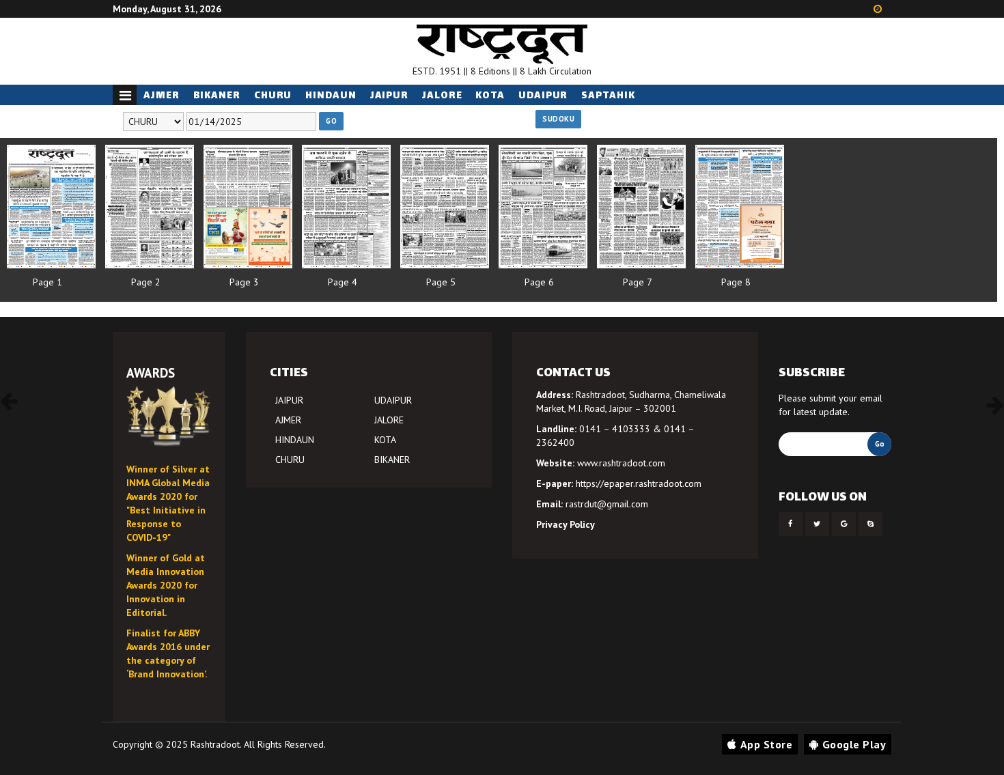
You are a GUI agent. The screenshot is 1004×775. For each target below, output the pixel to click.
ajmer (161, 95)
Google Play (854, 744)
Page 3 (244, 282)
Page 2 (146, 282)
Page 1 (47, 282)
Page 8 (736, 282)
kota (490, 95)
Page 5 (441, 282)
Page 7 (637, 282)
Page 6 (539, 282)
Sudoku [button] (558, 119)
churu (273, 95)
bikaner (216, 95)
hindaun (330, 95)
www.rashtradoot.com (621, 463)
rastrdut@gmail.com (607, 504)
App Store (766, 744)
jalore (442, 95)
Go (331, 121)
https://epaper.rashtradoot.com (638, 483)
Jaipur (389, 95)
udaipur (543, 95)
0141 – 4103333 (614, 429)
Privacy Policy (565, 524)
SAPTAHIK (608, 95)
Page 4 (342, 282)
